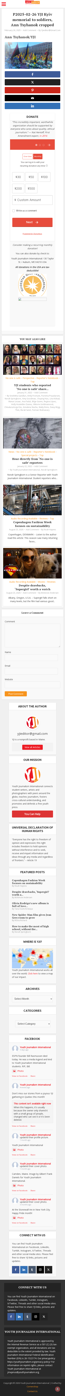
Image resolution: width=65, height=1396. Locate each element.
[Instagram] (40, 1269)
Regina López (50, 401)
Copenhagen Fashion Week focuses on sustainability (32, 524)
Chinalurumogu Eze (13, 407)
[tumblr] (32, 1269)
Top (32, 382)
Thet (17, 410)
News (11, 452)
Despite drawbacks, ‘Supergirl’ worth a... (30, 893)
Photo (20, 1070)
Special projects (29, 455)
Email (7, 665)
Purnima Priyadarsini (50, 396)
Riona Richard (21, 920)
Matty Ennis (44, 407)
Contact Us (32, 1391)
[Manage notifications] (57, 1389)
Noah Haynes (50, 529)
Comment (10, 621)
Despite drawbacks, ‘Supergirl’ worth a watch (32, 587)
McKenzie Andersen (50, 593)
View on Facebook (19, 1076)
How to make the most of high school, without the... (30, 928)
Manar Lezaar (15, 401)
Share (32, 1076)
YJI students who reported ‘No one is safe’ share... (32, 387)
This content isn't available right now (32, 1103)
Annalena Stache (30, 407)
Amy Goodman (29, 398)
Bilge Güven (37, 401)
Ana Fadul (26, 401)
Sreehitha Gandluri (18, 396)
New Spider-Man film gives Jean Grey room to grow (31, 916)
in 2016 (43, 135)
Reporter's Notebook (47, 378)
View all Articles (32, 747)
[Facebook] (15, 1269)
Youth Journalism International (26, 470)
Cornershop (32, 1386)
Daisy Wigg (55, 407)
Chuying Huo (42, 398)
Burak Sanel (26, 410)
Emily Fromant (33, 396)
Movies (41, 582)
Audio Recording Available (24, 518)
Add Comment (29, 30)
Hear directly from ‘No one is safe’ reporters (32, 460)
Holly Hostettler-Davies (21, 404)
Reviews (43, 518)
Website (9, 679)
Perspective (28, 378)
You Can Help (32, 814)
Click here (33, 973)
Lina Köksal (55, 398)
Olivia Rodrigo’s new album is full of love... (30, 904)
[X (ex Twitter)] (48, 1269)
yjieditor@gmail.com (50, 30)
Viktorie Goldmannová (43, 404)
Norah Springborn (13, 398)
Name (8, 652)
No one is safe (13, 378)
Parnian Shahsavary (41, 410)
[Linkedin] (24, 1269)
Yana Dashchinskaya (24, 909)
